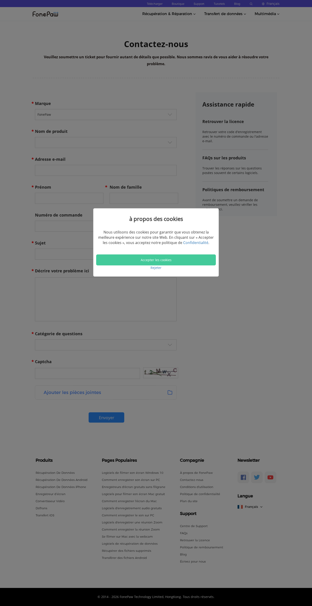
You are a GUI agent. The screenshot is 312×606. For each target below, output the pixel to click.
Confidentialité (195, 242)
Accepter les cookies (156, 259)
